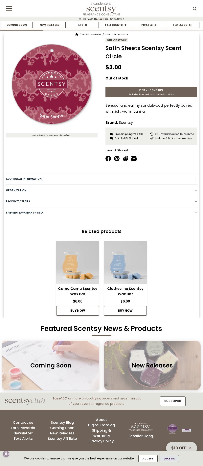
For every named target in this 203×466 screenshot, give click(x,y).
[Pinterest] (117, 158)
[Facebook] (108, 158)
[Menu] (9, 8)
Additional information (24, 179)
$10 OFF (178, 448)
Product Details (18, 201)
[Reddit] (125, 158)
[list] (101, 19)
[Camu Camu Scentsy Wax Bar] (77, 263)
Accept (148, 458)
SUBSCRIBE (172, 401)
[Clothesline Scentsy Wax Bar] (125, 263)
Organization (16, 190)
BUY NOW (77, 310)
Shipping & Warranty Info (24, 212)
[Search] (194, 8)
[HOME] (76, 34)
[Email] (134, 158)
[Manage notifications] (6, 454)
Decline (169, 458)
